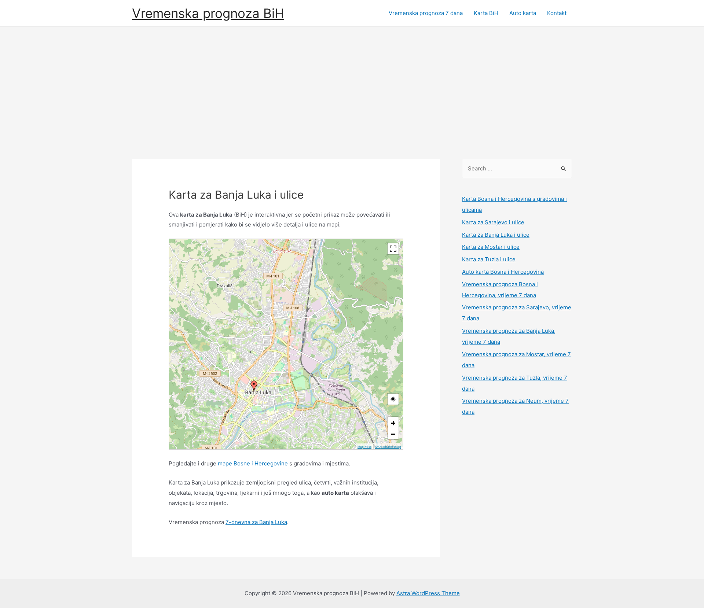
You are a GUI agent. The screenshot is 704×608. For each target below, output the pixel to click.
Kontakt (556, 13)
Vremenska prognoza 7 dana (426, 13)
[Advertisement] (352, 81)
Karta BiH (486, 13)
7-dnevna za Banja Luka (256, 522)
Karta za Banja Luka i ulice (495, 234)
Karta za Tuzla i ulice (489, 259)
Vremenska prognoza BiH (208, 13)
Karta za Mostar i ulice (491, 246)
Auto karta (522, 13)
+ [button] (393, 422)
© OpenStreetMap (388, 447)
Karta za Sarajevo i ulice (493, 222)
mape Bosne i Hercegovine (253, 463)
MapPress (364, 447)
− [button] (393, 433)
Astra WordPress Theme (428, 593)
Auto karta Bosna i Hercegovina (503, 271)
